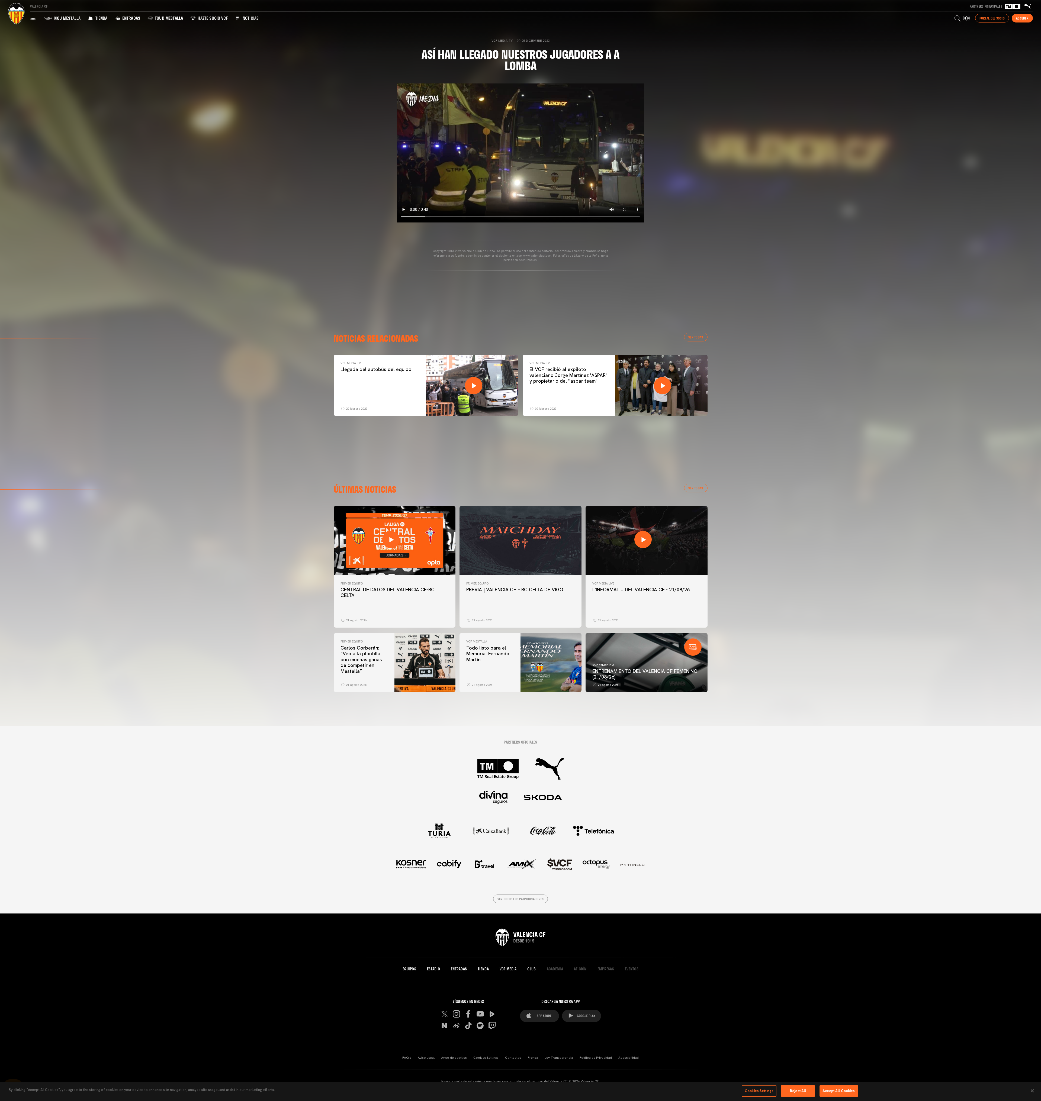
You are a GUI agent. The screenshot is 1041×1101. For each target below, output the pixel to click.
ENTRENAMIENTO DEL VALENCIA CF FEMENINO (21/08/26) (645, 674)
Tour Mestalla (168, 18)
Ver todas (695, 337)
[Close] (1032, 1091)
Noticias (250, 18)
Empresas (605, 969)
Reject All (798, 1091)
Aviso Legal (426, 1057)
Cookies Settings (486, 1057)
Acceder (1022, 18)
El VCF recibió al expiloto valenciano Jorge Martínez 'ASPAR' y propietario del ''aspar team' (568, 375)
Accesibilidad (628, 1057)
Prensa (533, 1057)
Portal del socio (992, 18)
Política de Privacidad (596, 1057)
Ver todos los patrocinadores (520, 898)
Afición (580, 969)
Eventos (631, 969)
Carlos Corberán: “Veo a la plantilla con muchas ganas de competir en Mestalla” (361, 659)
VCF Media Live (603, 583)
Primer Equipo (351, 583)
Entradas (130, 18)
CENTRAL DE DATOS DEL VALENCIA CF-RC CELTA (387, 592)
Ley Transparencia (559, 1057)
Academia (555, 969)
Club (531, 969)
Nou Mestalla (67, 18)
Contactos (513, 1057)
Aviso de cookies (454, 1057)
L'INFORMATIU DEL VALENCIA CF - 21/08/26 (641, 589)
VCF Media (508, 969)
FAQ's (406, 1057)
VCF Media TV (350, 363)
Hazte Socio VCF (212, 18)
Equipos (409, 969)
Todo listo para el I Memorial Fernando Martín (487, 654)
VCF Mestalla (476, 641)
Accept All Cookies (838, 1091)
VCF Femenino (603, 665)
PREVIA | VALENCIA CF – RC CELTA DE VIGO (514, 589)
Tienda (100, 18)
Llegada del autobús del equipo (376, 369)
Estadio (433, 969)
